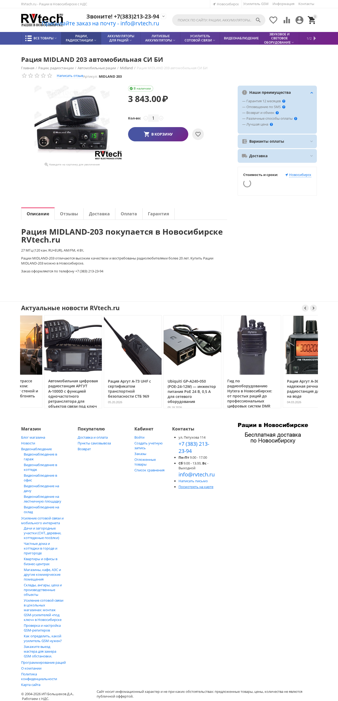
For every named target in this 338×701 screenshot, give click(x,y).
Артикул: (90, 76)
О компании (31, 668)
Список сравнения (149, 470)
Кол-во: (134, 118)
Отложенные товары (145, 462)
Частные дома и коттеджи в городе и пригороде (40, 548)
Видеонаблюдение (36, 449)
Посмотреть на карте (196, 486)
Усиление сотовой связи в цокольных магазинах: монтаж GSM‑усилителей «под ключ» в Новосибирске (43, 610)
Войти (139, 437)
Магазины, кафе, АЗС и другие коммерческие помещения (42, 574)
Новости (28, 443)
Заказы (140, 453)
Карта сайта (30, 684)
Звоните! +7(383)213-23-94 (122, 16)
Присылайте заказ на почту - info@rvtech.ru (100, 23)
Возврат (84, 449)
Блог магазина (33, 437)
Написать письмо (193, 481)
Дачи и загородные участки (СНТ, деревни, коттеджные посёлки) (42, 533)
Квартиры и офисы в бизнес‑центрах (40, 561)
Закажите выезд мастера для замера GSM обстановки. (40, 651)
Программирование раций (43, 662)
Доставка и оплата (93, 437)
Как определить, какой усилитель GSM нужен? (43, 638)
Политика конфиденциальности (39, 676)
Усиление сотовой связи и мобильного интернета (42, 520)
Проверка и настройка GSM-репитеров (42, 628)
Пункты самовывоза (94, 443)
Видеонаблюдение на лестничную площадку (42, 499)
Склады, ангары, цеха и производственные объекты (43, 590)
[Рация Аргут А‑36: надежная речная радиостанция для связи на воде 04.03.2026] (288, 407)
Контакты (306, 3)
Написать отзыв (70, 75)
